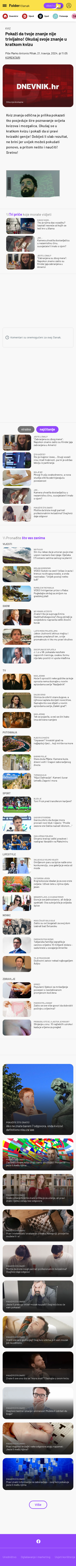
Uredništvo (9, 1557)
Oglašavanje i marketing (35, 1557)
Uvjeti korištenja (65, 1557)
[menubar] (69, 5)
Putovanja (63, 16)
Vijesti (31, 16)
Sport (46, 16)
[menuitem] (69, 5)
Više (38, 1505)
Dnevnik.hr (13, 16)
